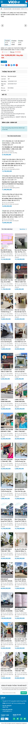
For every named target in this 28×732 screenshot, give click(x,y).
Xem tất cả (22, 229)
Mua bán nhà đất (7, 8)
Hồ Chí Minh (11, 151)
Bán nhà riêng (13, 152)
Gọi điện (4, 61)
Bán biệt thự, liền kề (14, 169)
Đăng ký (23, 692)
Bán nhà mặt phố (16, 8)
